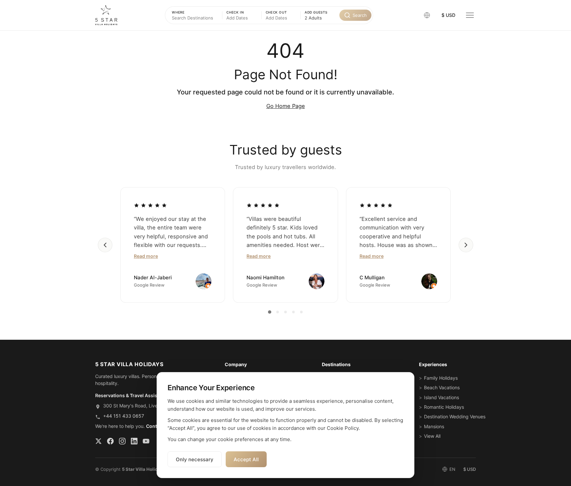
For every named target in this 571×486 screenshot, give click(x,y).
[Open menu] (470, 15)
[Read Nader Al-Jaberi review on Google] (150, 205)
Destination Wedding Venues (454, 416)
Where (178, 12)
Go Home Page (285, 106)
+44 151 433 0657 (123, 416)
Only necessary (194, 459)
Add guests (316, 12)
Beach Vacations (442, 387)
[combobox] (320, 18)
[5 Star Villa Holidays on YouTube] (146, 441)
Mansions (434, 426)
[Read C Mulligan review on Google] (376, 205)
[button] (427, 15)
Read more (146, 256)
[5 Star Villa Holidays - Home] (106, 15)
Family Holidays (441, 378)
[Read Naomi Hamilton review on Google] (263, 205)
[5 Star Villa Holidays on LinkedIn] (134, 441)
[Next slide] (466, 245)
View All (432, 436)
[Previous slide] (105, 245)
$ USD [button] (448, 15)
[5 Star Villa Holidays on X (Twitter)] (98, 441)
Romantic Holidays (444, 407)
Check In (235, 12)
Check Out (276, 12)
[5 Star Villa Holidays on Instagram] (122, 441)
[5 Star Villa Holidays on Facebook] (110, 441)
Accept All (246, 459)
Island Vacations (441, 397)
